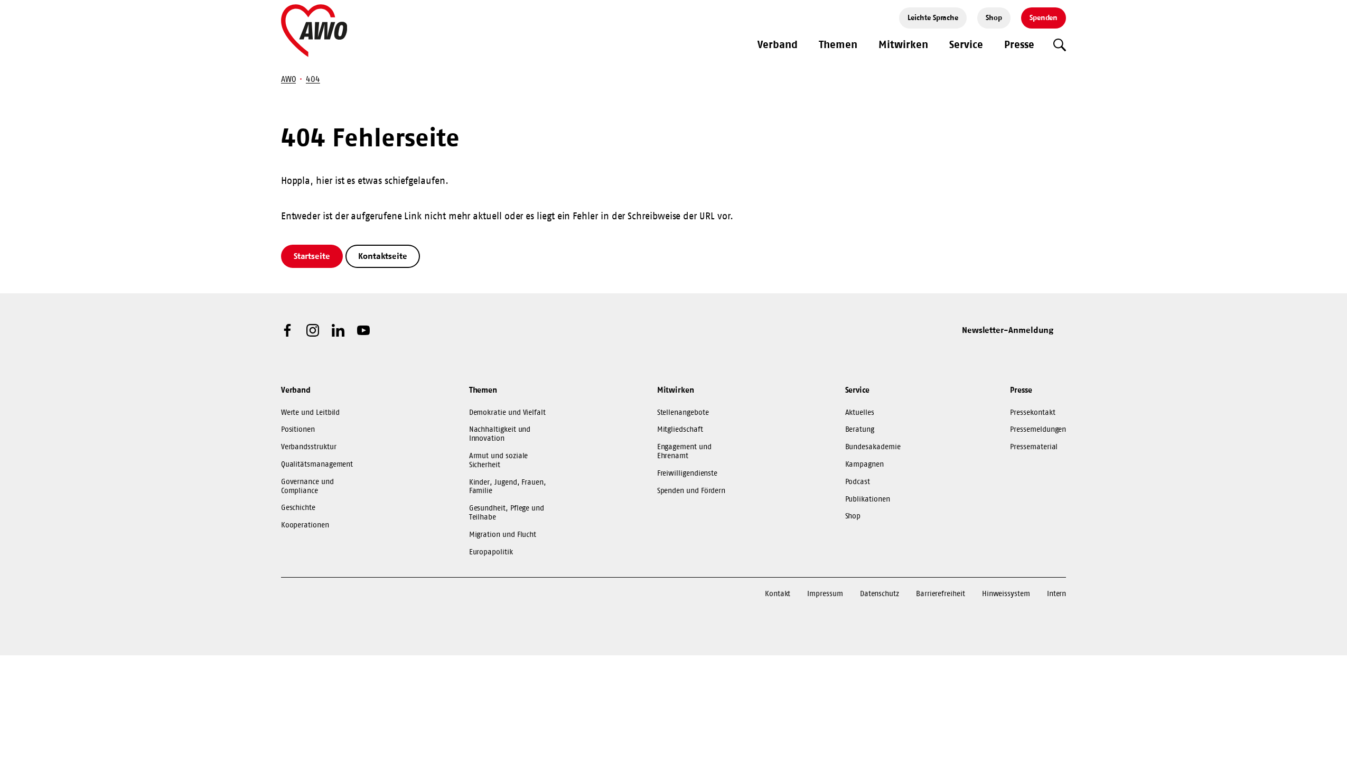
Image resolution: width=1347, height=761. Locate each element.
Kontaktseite (382, 256)
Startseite (312, 256)
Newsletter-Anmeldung (1008, 330)
